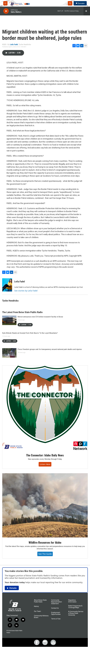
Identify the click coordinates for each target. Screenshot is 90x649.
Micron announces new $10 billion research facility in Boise (40, 317)
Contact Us (55, 608)
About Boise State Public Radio (40, 601)
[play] (6, 11)
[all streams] (87, 11)
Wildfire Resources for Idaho (45, 542)
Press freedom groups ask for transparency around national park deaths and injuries (50, 349)
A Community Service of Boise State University (75, 613)
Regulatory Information (72, 601)
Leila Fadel (14, 44)
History (36, 606)
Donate (81, 3)
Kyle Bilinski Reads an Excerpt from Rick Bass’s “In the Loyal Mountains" (30, 333)
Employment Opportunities (56, 613)
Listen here (45, 464)
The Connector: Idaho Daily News (45, 455)
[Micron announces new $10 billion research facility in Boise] (9, 320)
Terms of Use (55, 619)
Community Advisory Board (41, 616)
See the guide (45, 554)
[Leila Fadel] (7, 285)
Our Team (37, 611)
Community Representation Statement (56, 601)
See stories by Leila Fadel (26, 290)
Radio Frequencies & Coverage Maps (75, 606)
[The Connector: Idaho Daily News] (45, 407)
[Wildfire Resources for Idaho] (45, 505)
